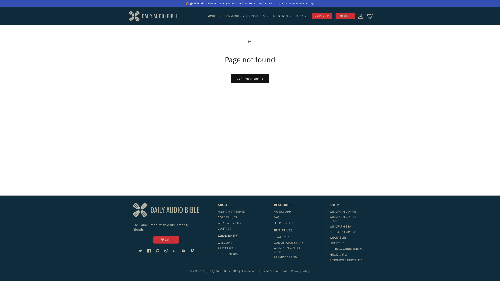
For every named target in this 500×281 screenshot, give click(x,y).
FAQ (276, 217)
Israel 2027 (282, 237)
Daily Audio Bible (219, 271)
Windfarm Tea (340, 226)
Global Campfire (343, 232)
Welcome (225, 243)
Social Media (228, 254)
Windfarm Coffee (343, 212)
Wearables (338, 238)
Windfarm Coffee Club (287, 250)
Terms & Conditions (274, 271)
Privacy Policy (300, 271)
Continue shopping (250, 78)
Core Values (227, 217)
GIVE (347, 16)
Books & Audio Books (346, 249)
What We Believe (230, 223)
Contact (224, 229)
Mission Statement (232, 212)
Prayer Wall (227, 248)
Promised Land (285, 257)
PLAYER (324, 16)
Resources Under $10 (346, 260)
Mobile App (282, 212)
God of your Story (288, 243)
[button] (213, 16)
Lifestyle (337, 243)
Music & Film (339, 255)
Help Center (283, 223)
